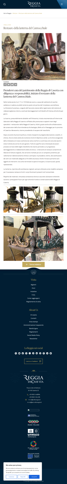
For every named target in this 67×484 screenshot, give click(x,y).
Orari (33, 288)
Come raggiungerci (33, 298)
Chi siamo (33, 315)
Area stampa (33, 321)
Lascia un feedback (32, 361)
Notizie (15, 13)
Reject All (23, 477)
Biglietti (33, 284)
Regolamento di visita (33, 301)
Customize (11, 477)
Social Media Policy (33, 335)
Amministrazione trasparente (33, 325)
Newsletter (33, 338)
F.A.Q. (33, 295)
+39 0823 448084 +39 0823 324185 (34, 395)
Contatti (33, 318)
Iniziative (33, 291)
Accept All (34, 477)
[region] (22, 471)
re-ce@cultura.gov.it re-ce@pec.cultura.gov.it (34, 401)
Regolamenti (33, 332)
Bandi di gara (33, 328)
